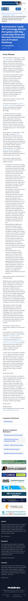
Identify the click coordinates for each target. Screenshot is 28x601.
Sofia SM (17, 134)
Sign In (18, 9)
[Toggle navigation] (25, 9)
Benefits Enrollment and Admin (13, 453)
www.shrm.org (16, 596)
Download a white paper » (8, 558)
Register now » (5, 577)
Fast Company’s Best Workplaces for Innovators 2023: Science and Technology (14, 340)
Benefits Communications (11, 449)
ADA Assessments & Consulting (13, 435)
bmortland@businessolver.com (11, 410)
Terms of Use (16, 595)
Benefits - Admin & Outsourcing (13, 445)
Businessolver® (8, 59)
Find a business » (5, 536)
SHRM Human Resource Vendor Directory (12, 13)
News (13, 15)
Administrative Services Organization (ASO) (11, 440)
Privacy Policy (5, 595)
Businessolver (6, 15)
